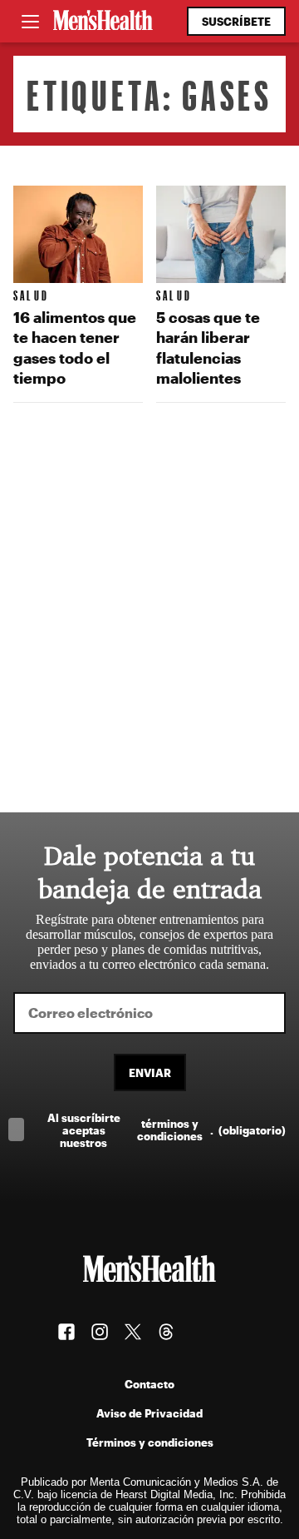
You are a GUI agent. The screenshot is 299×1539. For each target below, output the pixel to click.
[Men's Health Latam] (103, 21)
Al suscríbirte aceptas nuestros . (166, 1130)
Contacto (149, 1384)
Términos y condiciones (149, 1442)
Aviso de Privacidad (149, 1413)
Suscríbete (236, 21)
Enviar (150, 1072)
